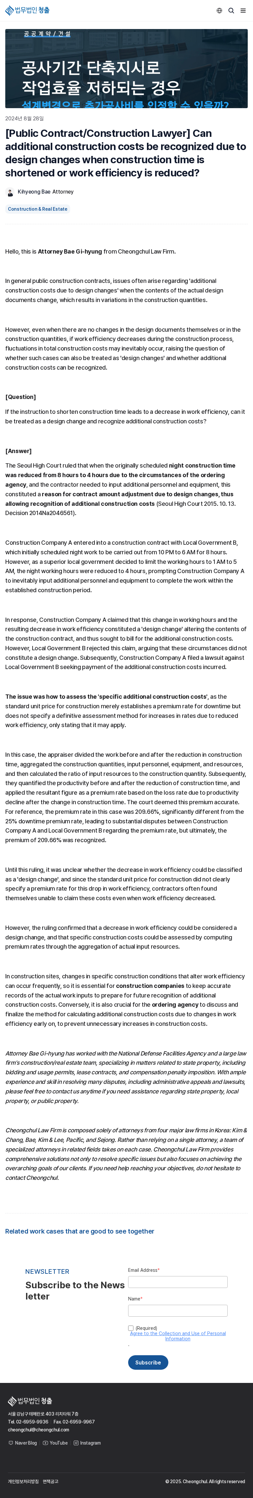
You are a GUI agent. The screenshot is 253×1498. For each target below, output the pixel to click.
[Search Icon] (231, 10)
